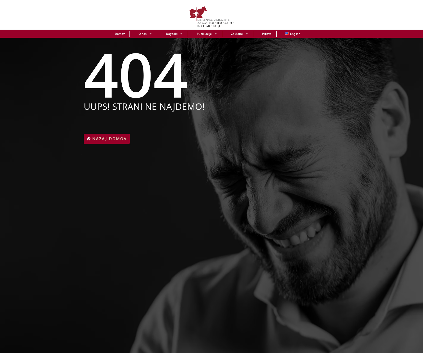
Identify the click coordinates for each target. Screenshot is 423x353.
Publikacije (204, 34)
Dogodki (171, 34)
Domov (120, 34)
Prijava (266, 34)
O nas (143, 34)
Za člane (237, 34)
